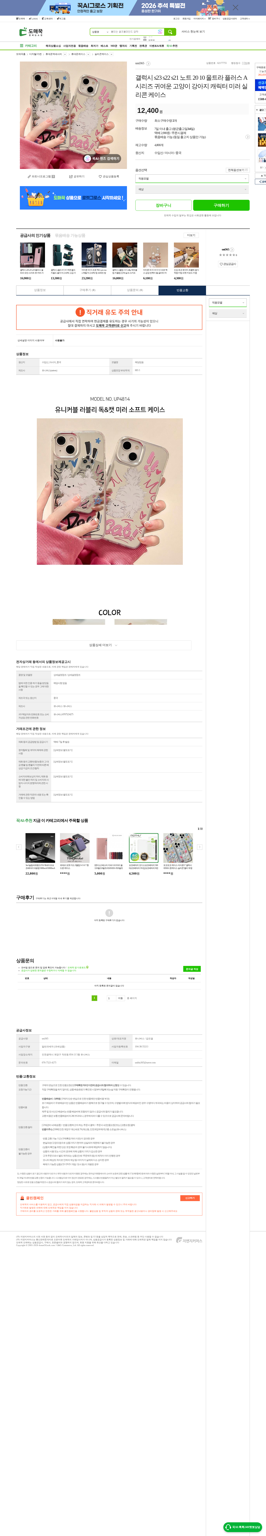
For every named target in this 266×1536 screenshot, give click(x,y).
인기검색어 (134, 39)
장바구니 (215, 18)
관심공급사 (229, 263)
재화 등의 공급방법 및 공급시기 (33, 742)
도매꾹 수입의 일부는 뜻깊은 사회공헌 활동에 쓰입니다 (192, 215)
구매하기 (221, 205)
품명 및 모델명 (25, 675)
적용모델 (143, 178)
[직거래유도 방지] (109, 317)
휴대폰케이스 (78, 54)
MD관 (114, 45)
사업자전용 (69, 45)
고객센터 (244, 18)
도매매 (21, 18)
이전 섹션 (256, 110)
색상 (141, 189)
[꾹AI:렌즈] (160, 32)
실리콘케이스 (102, 54)
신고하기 (190, 1198)
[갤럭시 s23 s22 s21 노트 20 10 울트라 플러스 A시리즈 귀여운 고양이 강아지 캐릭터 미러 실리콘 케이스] (73, 115)
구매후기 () (87, 290)
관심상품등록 (111, 176)
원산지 (21, 362)
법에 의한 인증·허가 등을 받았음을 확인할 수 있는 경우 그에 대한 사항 (33, 686)
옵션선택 (141, 170)
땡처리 (123, 45)
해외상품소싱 (53, 45)
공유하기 (79, 176)
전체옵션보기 (236, 170)
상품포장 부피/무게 (120, 370)
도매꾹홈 (21, 54)
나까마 (34, 19)
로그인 (176, 18)
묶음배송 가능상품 (70, 235)
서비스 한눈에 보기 (193, 31)
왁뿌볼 (151, 38)
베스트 (104, 45)
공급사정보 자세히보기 (232, 250)
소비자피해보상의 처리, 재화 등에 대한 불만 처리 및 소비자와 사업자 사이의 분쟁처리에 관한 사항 (33, 781)
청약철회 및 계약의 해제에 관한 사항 (33, 752)
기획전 (133, 45)
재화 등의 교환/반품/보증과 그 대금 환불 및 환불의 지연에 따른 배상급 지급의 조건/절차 (33, 765)
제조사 (21, 370)
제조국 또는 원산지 (27, 698)
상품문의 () (135, 290)
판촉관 (143, 45)
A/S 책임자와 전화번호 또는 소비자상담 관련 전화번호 (33, 716)
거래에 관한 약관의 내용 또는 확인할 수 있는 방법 (33, 796)
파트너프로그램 (41, 176)
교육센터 (48, 18)
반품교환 (182, 290)
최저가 (94, 45)
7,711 (245, 63)
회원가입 (186, 18)
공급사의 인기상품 (35, 235)
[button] (199, 847)
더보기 (191, 235)
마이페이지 (199, 18)
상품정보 (40, 290)
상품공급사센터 (230, 18)
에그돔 (62, 18)
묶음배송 (83, 45)
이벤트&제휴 (156, 45)
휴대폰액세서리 (54, 54)
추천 (172, 45)
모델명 (115, 362)
